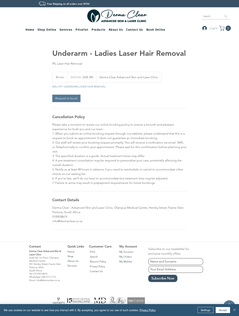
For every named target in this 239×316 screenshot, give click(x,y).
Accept (223, 310)
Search (94, 256)
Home (71, 251)
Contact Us (96, 271)
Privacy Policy (97, 266)
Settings (205, 310)
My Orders (125, 256)
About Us (73, 261)
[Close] (234, 310)
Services (72, 265)
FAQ (92, 251)
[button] (47, 30)
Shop (70, 256)
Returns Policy (98, 261)
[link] (66, 98)
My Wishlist (125, 261)
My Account (126, 251)
